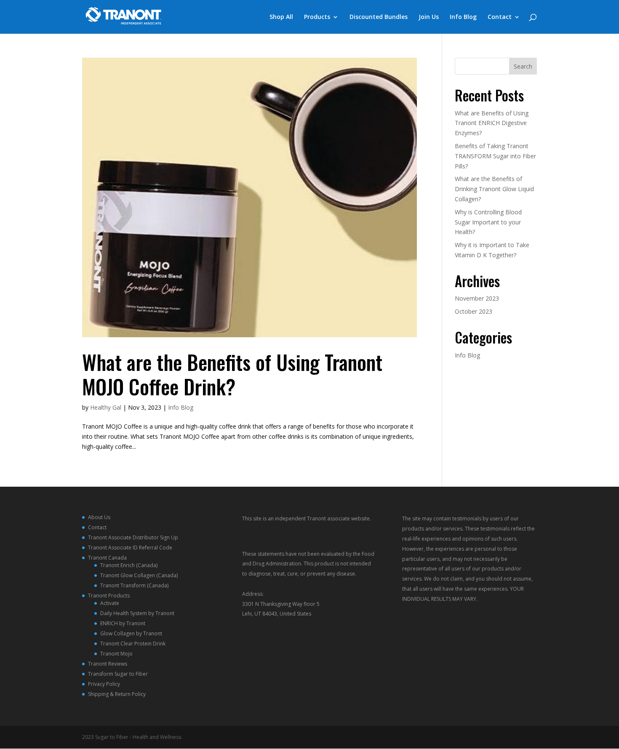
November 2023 (477, 298)
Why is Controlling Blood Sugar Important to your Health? (488, 222)
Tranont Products (109, 595)
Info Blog (463, 17)
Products (317, 17)
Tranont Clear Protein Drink (132, 643)
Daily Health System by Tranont (137, 613)
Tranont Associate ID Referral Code (130, 547)
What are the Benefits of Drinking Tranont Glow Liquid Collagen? (494, 189)
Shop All (281, 17)
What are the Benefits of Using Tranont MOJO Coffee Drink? (232, 374)
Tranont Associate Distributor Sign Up (133, 537)
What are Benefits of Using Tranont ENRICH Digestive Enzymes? (491, 123)
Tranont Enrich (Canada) (128, 565)
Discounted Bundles (379, 17)
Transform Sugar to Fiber (118, 673)
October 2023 (473, 311)
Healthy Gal (105, 407)
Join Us (429, 17)
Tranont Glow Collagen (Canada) (139, 575)
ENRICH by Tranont (122, 623)
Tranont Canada (107, 557)
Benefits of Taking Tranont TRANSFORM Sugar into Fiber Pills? (495, 156)
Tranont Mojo (116, 653)
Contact (500, 17)
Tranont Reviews (107, 663)
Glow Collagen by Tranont (131, 633)
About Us (99, 517)
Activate (109, 603)
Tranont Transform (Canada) (134, 585)
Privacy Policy (104, 684)
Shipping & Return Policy (117, 694)
